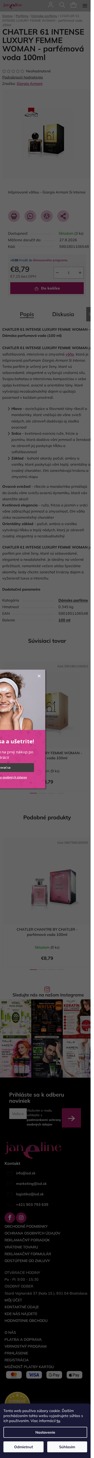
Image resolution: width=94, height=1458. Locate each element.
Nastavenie (45, 1432)
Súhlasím (67, 1447)
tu (58, 1420)
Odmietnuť (23, 1447)
